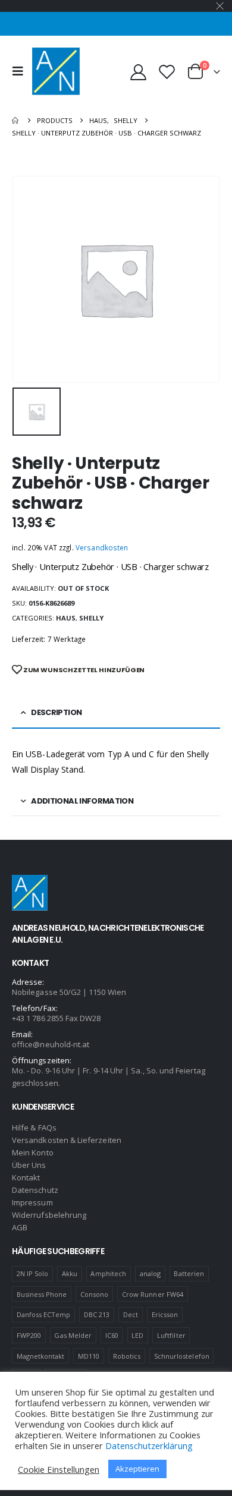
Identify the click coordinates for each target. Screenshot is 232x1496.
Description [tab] (56, 712)
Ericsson (165, 1314)
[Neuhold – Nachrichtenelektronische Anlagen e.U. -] (56, 71)
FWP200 (29, 1335)
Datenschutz (35, 1190)
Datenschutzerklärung (149, 1445)
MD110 (88, 1356)
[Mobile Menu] (21, 71)
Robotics (127, 1356)
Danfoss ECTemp (44, 1314)
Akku (69, 1273)
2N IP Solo (33, 1273)
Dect (130, 1314)
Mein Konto (33, 1152)
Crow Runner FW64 (152, 1294)
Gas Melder (73, 1335)
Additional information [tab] (82, 801)
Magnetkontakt (41, 1356)
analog (150, 1273)
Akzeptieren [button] (137, 1468)
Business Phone (42, 1294)
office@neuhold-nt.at (50, 1044)
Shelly (91, 617)
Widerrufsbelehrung (49, 1215)
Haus (66, 617)
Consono (94, 1294)
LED (137, 1335)
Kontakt (26, 1177)
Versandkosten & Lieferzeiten (66, 1140)
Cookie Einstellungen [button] (58, 1469)
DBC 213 (96, 1314)
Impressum (32, 1202)
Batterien (189, 1273)
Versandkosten (102, 547)
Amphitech (108, 1273)
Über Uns (29, 1165)
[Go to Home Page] (16, 120)
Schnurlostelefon (181, 1356)
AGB (19, 1227)
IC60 (111, 1335)
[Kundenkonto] (138, 72)
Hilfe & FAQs (34, 1127)
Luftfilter (171, 1335)
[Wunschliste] (166, 72)
